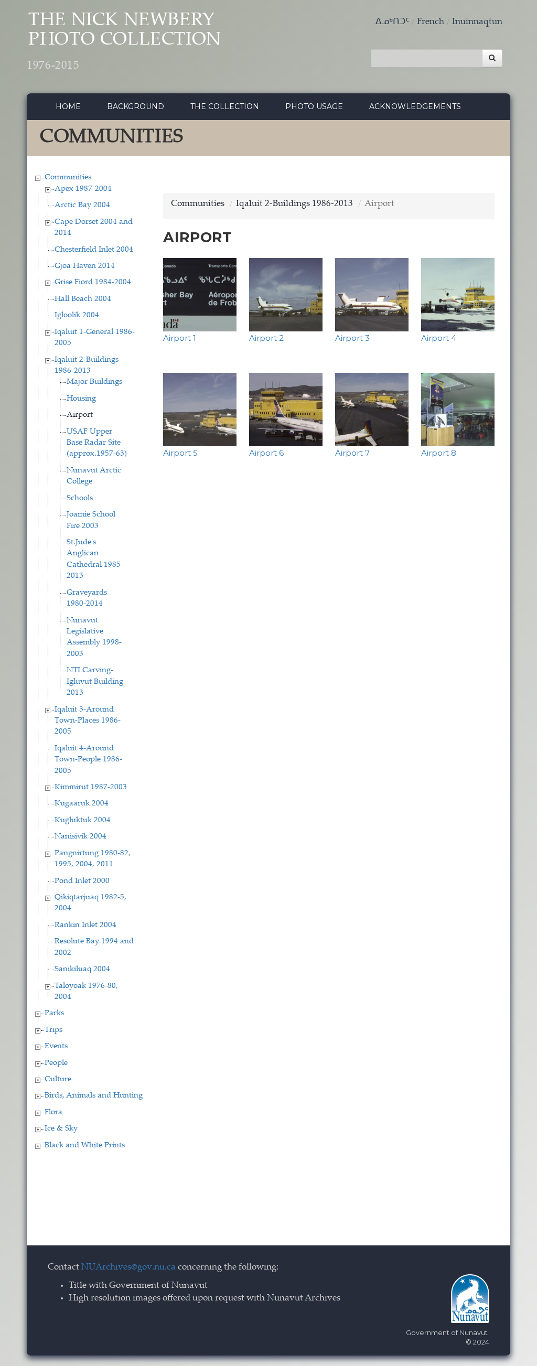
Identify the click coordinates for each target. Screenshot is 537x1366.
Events (56, 1046)
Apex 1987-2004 (83, 189)
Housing (81, 399)
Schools (80, 498)
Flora (53, 1112)
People (56, 1063)
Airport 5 (180, 453)
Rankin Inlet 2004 (85, 925)
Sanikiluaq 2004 (82, 969)
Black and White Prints (85, 1145)
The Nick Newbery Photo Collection (124, 42)
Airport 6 (266, 453)
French (430, 22)
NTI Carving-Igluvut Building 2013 (95, 681)
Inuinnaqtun (477, 22)
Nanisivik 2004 (80, 837)
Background (135, 106)
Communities (68, 177)
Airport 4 (438, 338)
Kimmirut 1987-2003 (91, 787)
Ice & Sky (61, 1129)
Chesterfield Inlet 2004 (94, 250)
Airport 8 (438, 453)
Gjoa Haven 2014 (85, 266)
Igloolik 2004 (77, 315)
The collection (224, 106)
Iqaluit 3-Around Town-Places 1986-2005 (88, 721)
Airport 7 (352, 453)
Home (68, 106)
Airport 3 (352, 338)
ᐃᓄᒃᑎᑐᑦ (392, 22)
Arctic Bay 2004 (82, 205)
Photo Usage (314, 106)
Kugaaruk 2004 (82, 804)
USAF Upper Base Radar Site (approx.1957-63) (97, 443)
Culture (58, 1079)
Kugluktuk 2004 (83, 820)
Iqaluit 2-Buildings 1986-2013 (294, 204)
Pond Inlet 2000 (82, 881)
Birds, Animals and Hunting (94, 1096)
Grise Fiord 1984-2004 (93, 282)
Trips (53, 1030)
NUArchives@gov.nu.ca (128, 1267)
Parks (54, 1013)
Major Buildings (94, 382)
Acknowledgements (415, 106)
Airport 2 (266, 338)
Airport (80, 415)
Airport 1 (179, 338)
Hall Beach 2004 (83, 299)
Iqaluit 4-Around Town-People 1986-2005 (88, 760)
